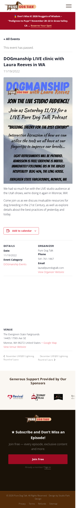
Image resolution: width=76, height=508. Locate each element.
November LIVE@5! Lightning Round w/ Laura (19, 358)
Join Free (38, 459)
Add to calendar (22, 230)
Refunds (42, 503)
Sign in (47, 467)
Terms (32, 503)
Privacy (22, 503)
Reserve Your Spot (41, 25)
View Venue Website (15, 346)
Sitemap (53, 503)
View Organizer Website (51, 272)
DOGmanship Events (15, 264)
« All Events (12, 39)
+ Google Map (49, 342)
